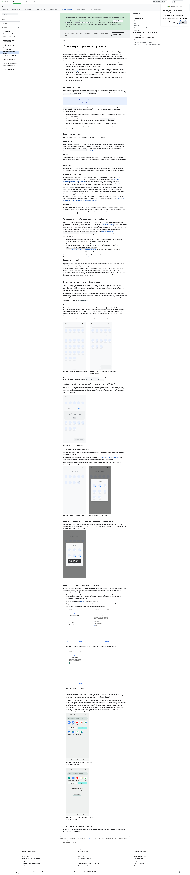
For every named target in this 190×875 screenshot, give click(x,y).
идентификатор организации (95, 195)
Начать (183, 22)
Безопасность (28, 9)
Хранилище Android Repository (29, 851)
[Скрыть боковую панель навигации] (17, 872)
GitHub (23, 865)
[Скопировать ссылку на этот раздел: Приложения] (73, 142)
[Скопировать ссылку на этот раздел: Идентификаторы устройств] (84, 174)
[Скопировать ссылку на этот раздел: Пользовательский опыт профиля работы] (101, 282)
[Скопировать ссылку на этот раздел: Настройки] (72, 204)
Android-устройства (66, 9)
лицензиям (91, 838)
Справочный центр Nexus (140, 856)
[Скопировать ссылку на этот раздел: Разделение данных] (82, 134)
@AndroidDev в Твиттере (84, 854)
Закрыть (173, 22)
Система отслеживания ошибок (141, 865)
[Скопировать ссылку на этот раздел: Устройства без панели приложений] (90, 450)
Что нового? (5, 9)
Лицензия (57, 871)
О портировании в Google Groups (86, 865)
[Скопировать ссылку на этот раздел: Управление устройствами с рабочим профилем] (108, 219)
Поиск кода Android (31, 1)
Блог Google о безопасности (85, 858)
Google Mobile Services (139, 861)
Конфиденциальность (67, 871)
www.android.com (138, 858)
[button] (9, 23)
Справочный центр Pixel (139, 854)
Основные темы (40, 9)
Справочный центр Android (140, 851)
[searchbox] (10, 14)
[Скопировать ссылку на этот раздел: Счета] (69, 154)
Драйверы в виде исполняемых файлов (31, 863)
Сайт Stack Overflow (139, 863)
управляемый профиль (83, 51)
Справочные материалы (95, 9)
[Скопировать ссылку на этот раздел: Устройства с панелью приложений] (89, 305)
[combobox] (160, 1)
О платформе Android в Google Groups (87, 861)
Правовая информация (48, 871)
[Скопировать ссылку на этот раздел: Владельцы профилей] (80, 260)
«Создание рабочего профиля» (84, 256)
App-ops (91, 150)
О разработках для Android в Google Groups (88, 863)
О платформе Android (27, 871)
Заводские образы (26, 861)
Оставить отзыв (78, 871)
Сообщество (37, 871)
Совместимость (53, 9)
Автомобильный (80, 9)
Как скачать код (26, 856)
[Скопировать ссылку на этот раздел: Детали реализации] (82, 87)
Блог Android (81, 856)
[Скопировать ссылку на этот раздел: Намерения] (72, 165)
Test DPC (82, 601)
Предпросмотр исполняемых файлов (31, 858)
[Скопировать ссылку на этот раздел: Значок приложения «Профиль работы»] (93, 827)
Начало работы (16, 9)
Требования (24, 854)
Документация (17, 1)
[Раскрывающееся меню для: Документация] (23, 2)
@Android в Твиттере (83, 851)
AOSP (64, 40)
